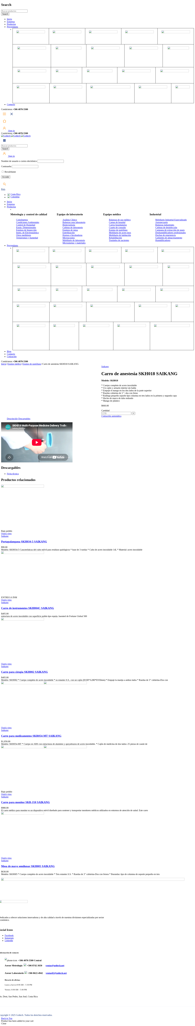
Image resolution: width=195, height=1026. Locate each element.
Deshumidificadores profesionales (170, 232)
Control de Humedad (25, 225)
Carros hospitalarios (118, 225)
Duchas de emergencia (165, 235)
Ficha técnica (13, 474)
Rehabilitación (115, 238)
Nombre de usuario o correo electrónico (19, 161)
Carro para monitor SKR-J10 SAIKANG (25, 802)
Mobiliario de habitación (120, 235)
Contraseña (6, 166)
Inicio (3, 364)
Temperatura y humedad (27, 238)
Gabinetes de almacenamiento (168, 238)
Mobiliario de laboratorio (74, 240)
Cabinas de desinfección (166, 227)
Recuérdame (10, 172)
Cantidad (105, 410)
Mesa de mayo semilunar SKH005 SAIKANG (28, 866)
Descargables (24, 418)
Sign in (11, 130)
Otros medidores (23, 235)
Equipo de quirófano (118, 230)
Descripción (12, 418)
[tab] (12, 418)
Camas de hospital (117, 222)
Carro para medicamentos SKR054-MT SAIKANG (31, 735)
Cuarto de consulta (117, 227)
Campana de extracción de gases (170, 230)
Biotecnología (69, 225)
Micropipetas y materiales (74, 243)
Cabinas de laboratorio (73, 227)
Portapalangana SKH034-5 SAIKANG (24, 541)
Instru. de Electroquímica (27, 232)
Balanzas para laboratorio (74, 222)
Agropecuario (161, 222)
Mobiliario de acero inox (120, 232)
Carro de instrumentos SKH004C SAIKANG (27, 608)
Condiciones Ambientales (27, 222)
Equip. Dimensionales (26, 227)
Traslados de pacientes (119, 240)
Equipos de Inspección (26, 230)
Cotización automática (111, 416)
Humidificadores (162, 240)
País (3, 189)
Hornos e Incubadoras (72, 235)
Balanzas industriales (164, 225)
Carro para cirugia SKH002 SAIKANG (24, 671)
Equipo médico (14, 364)
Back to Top (6, 1018)
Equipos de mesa (70, 230)
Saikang (105, 366)
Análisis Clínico (70, 220)
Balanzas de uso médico (120, 220)
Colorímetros (22, 220)
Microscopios (69, 238)
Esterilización (69, 232)
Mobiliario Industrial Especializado (171, 220)
